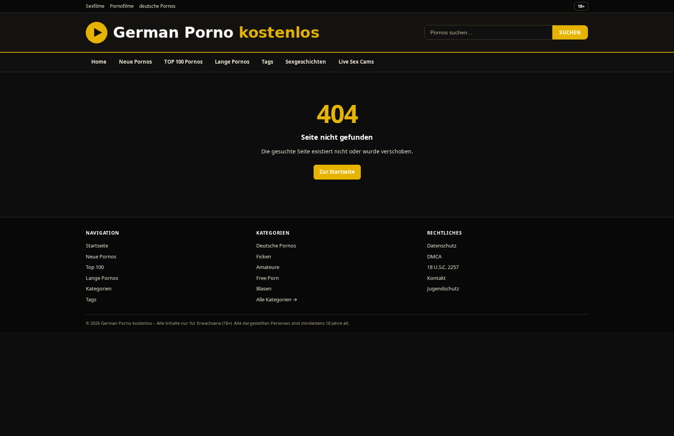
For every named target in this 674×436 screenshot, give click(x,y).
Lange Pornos (232, 61)
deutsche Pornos (157, 6)
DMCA (434, 256)
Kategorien (99, 288)
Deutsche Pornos (276, 245)
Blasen (263, 288)
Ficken (263, 256)
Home (98, 61)
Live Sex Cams (356, 61)
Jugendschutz (443, 288)
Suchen (570, 32)
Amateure (267, 266)
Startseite (97, 245)
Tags (267, 61)
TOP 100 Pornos (183, 61)
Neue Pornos (135, 61)
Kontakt (436, 277)
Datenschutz (441, 245)
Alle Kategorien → (276, 299)
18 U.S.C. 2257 (443, 266)
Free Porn (267, 277)
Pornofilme (122, 6)
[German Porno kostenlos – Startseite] (204, 32)
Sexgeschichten (306, 61)
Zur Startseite (337, 171)
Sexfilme (95, 6)
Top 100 (95, 266)
